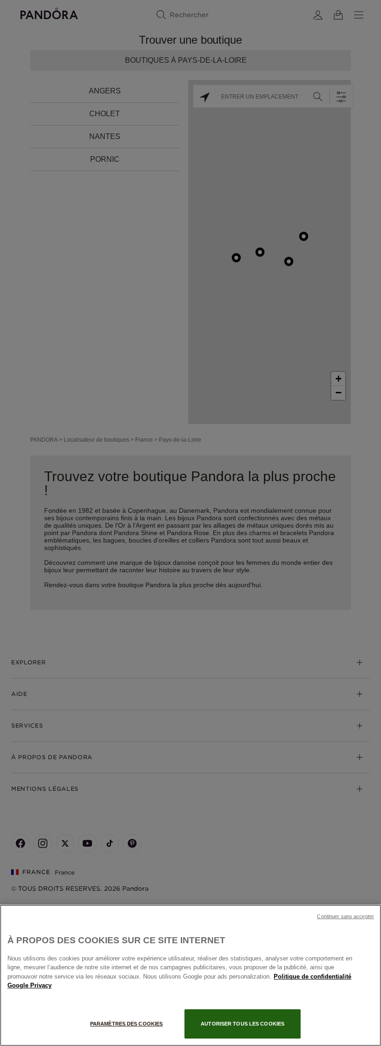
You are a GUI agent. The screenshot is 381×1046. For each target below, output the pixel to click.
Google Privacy (29, 985)
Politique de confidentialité (312, 976)
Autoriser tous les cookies (242, 1023)
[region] (190, 975)
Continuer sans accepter (345, 916)
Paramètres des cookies (126, 1023)
